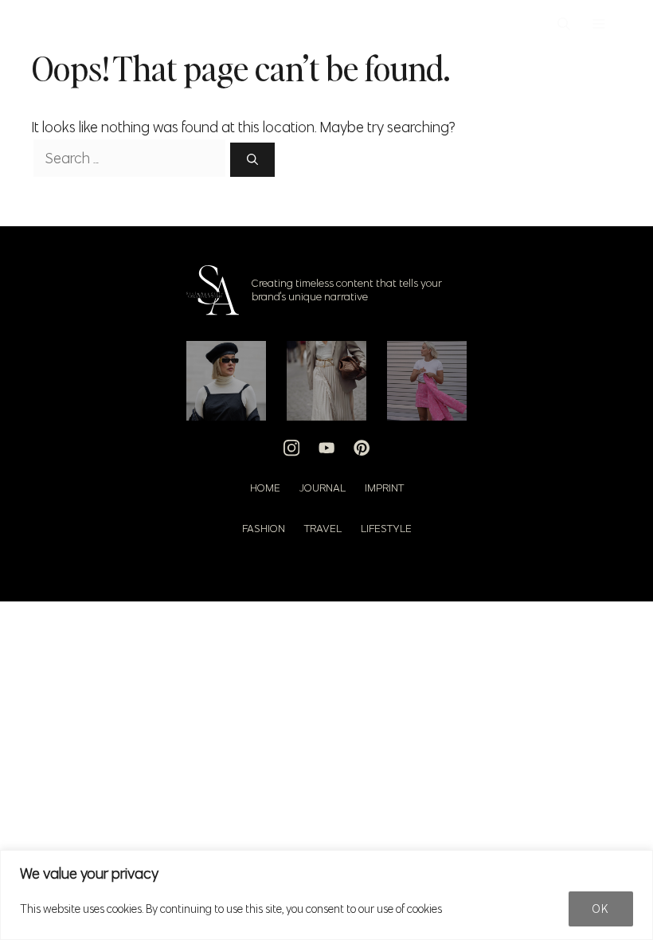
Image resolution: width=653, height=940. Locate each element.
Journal (322, 487)
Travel (323, 528)
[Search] (252, 160)
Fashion (263, 528)
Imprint (384, 487)
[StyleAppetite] (57, 24)
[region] (326, 895)
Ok (601, 909)
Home (265, 487)
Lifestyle (386, 528)
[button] (563, 24)
